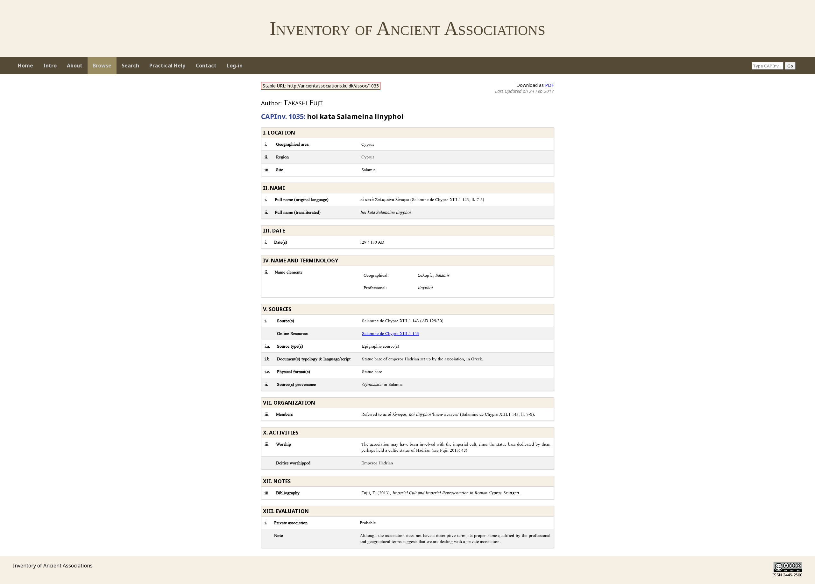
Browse (102, 65)
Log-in (235, 65)
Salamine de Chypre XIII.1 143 (390, 333)
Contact (206, 65)
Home (25, 65)
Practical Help (167, 65)
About (74, 65)
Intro (50, 65)
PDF (549, 85)
